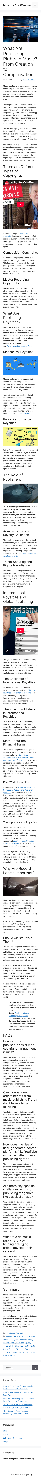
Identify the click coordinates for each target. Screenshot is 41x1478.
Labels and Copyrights (15, 1333)
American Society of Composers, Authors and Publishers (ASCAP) (19, 790)
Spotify (28, 1343)
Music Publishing (26, 1340)
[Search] (35, 1367)
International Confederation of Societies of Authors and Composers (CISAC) (19, 757)
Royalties (20, 1343)
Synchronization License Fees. (19, 346)
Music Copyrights (10, 1340)
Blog (5, 1431)
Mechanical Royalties (26, 1336)
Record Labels (9, 1343)
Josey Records (24, 413)
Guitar (5, 1434)
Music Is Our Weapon (17, 5)
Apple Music (11, 1336)
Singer (6, 1441)
